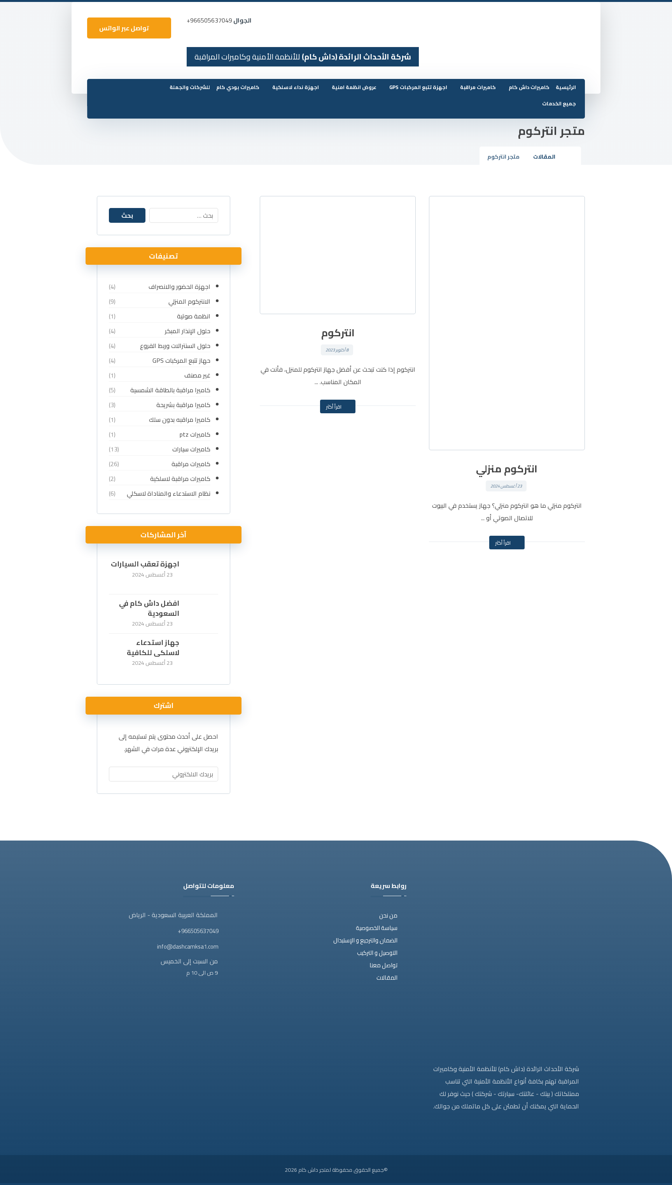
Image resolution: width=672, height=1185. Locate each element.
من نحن (388, 915)
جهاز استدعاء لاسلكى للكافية (153, 647)
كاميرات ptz (195, 434)
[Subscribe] (119, 774)
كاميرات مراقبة (191, 464)
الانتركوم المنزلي (189, 301)
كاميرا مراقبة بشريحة (183, 405)
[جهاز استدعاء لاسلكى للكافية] (202, 653)
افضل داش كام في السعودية (149, 608)
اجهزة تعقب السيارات (145, 564)
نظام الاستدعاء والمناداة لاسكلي (168, 493)
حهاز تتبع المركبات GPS (181, 360)
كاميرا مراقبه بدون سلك (179, 419)
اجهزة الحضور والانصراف (179, 286)
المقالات (386, 977)
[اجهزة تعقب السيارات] (202, 574)
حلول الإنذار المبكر (187, 331)
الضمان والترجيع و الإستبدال (365, 940)
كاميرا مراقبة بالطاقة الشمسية (170, 390)
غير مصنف (197, 375)
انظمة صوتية (193, 316)
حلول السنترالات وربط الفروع (175, 345)
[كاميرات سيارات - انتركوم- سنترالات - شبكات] (565, 26)
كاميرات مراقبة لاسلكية (180, 478)
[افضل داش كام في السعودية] (202, 613)
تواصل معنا (383, 965)
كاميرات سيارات (191, 449)
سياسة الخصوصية (376, 927)
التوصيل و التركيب (377, 952)
